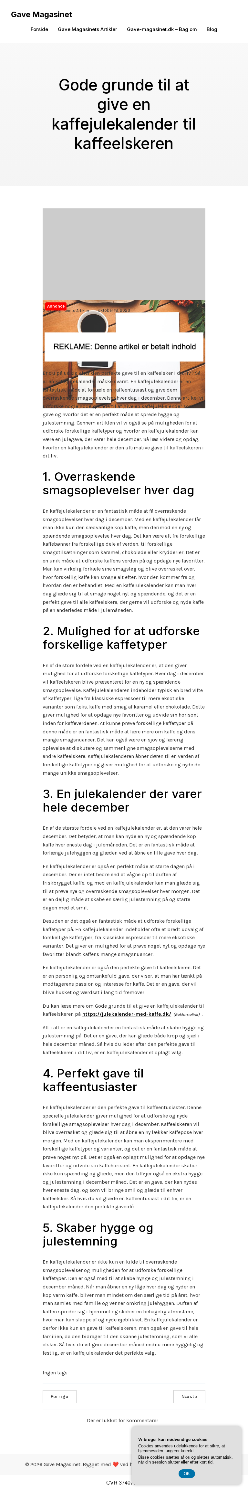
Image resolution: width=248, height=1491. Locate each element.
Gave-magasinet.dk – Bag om (162, 29)
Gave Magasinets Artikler (87, 29)
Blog (212, 29)
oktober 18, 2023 (114, 310)
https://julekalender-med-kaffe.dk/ (126, 1014)
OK (187, 1473)
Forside (39, 29)
